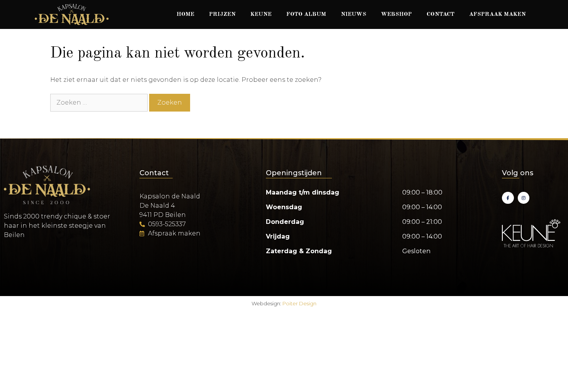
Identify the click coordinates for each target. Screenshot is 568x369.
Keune (261, 14)
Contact (440, 14)
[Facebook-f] (508, 198)
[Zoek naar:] (99, 102)
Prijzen (222, 14)
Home (185, 14)
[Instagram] (524, 198)
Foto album (306, 14)
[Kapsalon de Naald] (71, 14)
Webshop (396, 14)
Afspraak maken (497, 14)
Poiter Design (299, 303)
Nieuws (353, 14)
